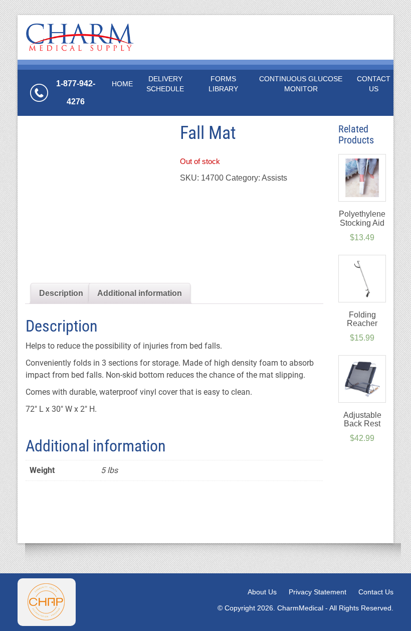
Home (122, 84)
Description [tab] (61, 293)
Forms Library (223, 84)
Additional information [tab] (139, 293)
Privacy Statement (317, 592)
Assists (274, 178)
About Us (262, 592)
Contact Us (373, 84)
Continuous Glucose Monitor (300, 84)
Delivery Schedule (165, 84)
